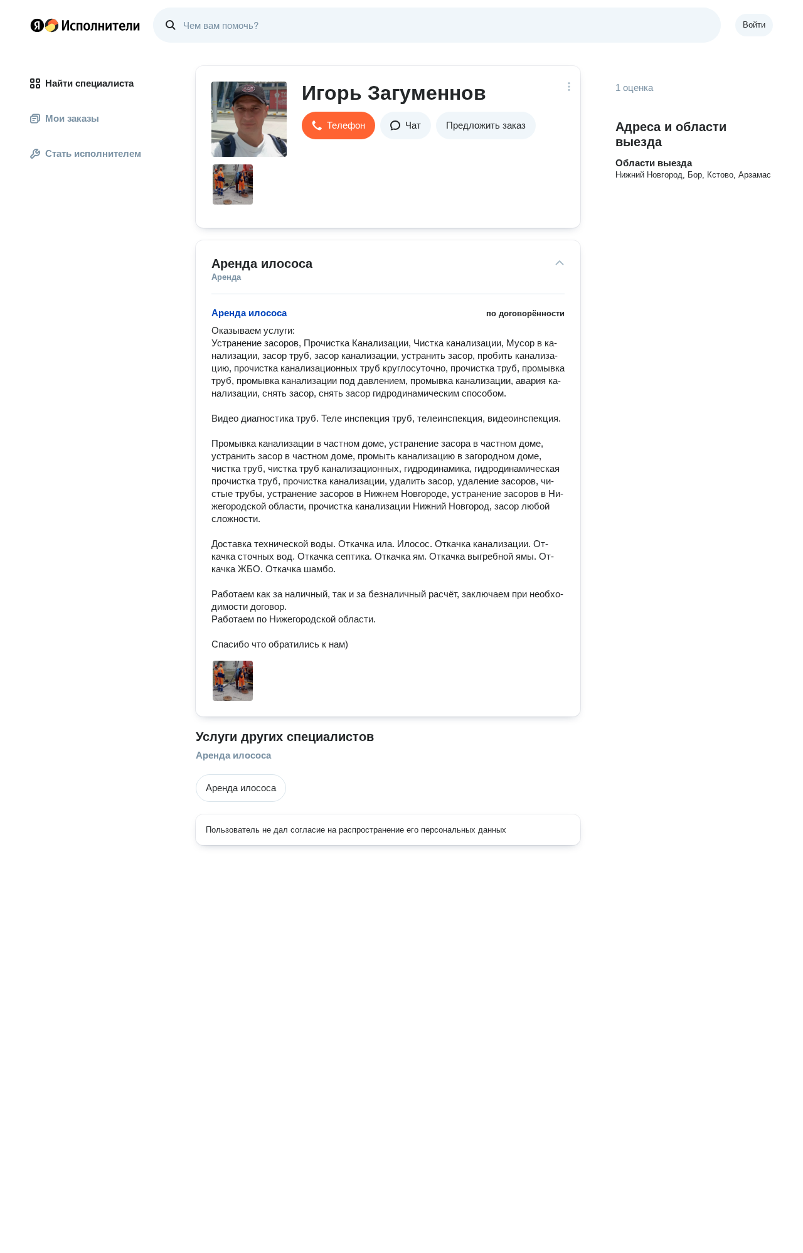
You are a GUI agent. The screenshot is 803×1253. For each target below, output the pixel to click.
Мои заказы (72, 118)
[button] (338, 125)
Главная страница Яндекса (37, 25)
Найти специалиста (89, 83)
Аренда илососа (233, 755)
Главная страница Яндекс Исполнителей (85, 25)
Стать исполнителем (93, 153)
